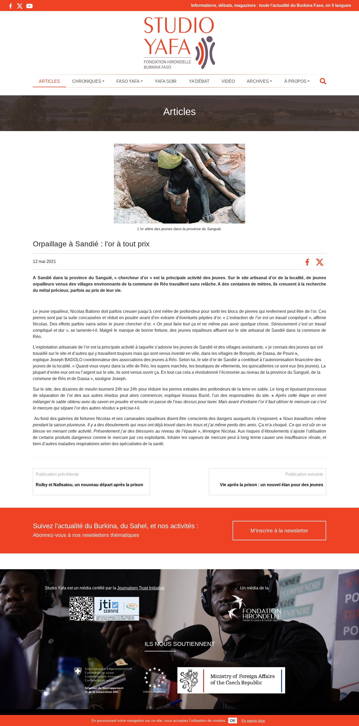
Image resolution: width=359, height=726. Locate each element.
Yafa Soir (166, 81)
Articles (49, 81)
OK (232, 720)
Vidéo (228, 81)
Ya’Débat (199, 81)
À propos (295, 81)
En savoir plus (253, 720)
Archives (258, 81)
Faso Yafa (128, 81)
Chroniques (86, 81)
